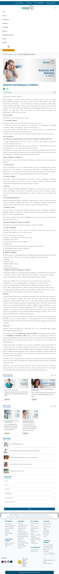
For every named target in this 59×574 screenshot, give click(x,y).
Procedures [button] (5, 27)
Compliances (46, 530)
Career (44, 536)
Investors (45, 525)
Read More (7, 399)
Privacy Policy (46, 533)
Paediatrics (20, 539)
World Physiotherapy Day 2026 (16, 444)
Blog (15, 54)
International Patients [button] (7, 35)
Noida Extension (36, 515)
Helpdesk (7, 531)
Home (3, 11)
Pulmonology (21, 544)
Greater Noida (23, 515)
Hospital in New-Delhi (35, 538)
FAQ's (6, 546)
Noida (29, 515)
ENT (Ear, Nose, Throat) (23, 543)
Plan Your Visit (8, 544)
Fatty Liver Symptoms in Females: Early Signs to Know (21, 464)
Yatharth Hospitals (7, 54)
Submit (29, 508)
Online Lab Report (19, 3)
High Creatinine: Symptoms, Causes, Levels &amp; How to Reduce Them (24, 450)
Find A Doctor (8, 523)
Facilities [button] (4, 31)
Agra (45, 517)
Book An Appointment (10, 525)
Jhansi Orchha (45, 515)
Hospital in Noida (34, 526)
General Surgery (21, 541)
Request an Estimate (10, 543)
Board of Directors (47, 523)
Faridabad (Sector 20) (37, 517)
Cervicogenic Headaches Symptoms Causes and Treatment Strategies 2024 (29, 421)
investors (4, 42)
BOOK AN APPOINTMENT (8, 50)
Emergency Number (50, 3)
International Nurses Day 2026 (11, 390)
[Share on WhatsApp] (4, 89)
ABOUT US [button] (4, 15)
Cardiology (20, 523)
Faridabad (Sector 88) (12, 517)
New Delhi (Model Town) (25, 517)
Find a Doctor (29, 3)
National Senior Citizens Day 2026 (17, 471)
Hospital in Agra (34, 543)
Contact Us (45, 535)
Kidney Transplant (22, 531)
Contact (4, 38)
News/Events (46, 531)
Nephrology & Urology (23, 536)
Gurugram (49, 517)
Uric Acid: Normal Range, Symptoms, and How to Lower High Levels (24, 457)
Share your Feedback (49, 553)
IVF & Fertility (21, 538)
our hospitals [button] (5, 19)
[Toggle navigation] (56, 7)
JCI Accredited (25, 558)
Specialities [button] (5, 23)
